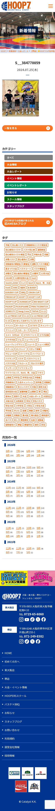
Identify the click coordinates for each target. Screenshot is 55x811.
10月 (29, 467)
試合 (43, 424)
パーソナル (24, 353)
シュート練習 (43, 344)
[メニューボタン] (50, 6)
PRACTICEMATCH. (39, 306)
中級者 (37, 377)
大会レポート (14, 171)
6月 (28, 451)
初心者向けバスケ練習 (14, 254)
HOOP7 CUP (34, 297)
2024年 (8, 278)
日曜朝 (8, 415)
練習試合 (28, 424)
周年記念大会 (11, 391)
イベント (9, 325)
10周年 (35, 273)
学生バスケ (37, 401)
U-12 (43, 311)
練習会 (26, 264)
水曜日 (8, 273)
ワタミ (40, 372)
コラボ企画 (44, 335)
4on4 (30, 282)
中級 (7, 245)
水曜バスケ (10, 259)
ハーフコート (38, 353)
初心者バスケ (17, 245)
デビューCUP (11, 353)
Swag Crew (23, 311)
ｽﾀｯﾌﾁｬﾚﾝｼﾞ (21, 349)
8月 (8, 451)
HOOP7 (22, 297)
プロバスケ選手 (36, 363)
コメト (35, 330)
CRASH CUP (33, 292)
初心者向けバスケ (13, 249)
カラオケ (34, 325)
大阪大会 (9, 401)
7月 (18, 451)
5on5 (7, 287)
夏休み (8, 396)
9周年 (22, 287)
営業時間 (23, 391)
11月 (18, 467)
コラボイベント (30, 335)
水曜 (32, 259)
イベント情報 (14, 178)
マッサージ (10, 368)
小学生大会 (39, 405)
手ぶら (17, 410)
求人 (16, 420)
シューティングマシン (14, 344)
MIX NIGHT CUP (41, 301)
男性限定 (24, 420)
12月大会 (45, 273)
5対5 (15, 287)
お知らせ (12, 192)
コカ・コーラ (23, 330)
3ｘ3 (23, 282)
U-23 (7, 320)
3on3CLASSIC (11, 282)
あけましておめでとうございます (27, 320)
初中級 (38, 382)
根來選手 (45, 415)
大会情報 (12, 164)
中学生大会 (27, 377)
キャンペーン (46, 325)
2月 (28, 455)
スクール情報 (14, 199)
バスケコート (25, 268)
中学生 (17, 377)
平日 (29, 254)
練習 (20, 424)
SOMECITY (10, 311)
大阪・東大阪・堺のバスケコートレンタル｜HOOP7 (36, 596)
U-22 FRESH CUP (40, 316)
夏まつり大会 (11, 268)
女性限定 (19, 401)
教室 (31, 410)
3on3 (33, 278)
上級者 (8, 377)
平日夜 (8, 410)
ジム (20, 339)
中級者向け (10, 382)
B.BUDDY (32, 287)
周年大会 (42, 387)
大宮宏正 (47, 396)
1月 (38, 455)
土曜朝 (33, 391)
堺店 (45, 391)
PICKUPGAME (22, 306)
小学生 (29, 405)
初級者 (47, 382)
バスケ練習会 (39, 268)
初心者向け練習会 (21, 273)
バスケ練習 (43, 264)
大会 (24, 396)
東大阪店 (35, 415)
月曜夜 (17, 415)
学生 (28, 401)
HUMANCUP (25, 301)
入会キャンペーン (25, 382)
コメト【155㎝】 (12, 335)
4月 (8, 455)
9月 (38, 467)
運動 (34, 264)
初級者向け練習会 (13, 264)
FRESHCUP (10, 297)
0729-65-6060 (34, 614)
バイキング (10, 358)
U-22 (26, 316)
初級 (46, 254)
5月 (38, 451)
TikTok (35, 311)
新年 (37, 410)
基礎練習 (41, 249)
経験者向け (10, 424)
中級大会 (38, 254)
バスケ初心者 (29, 249)
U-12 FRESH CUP (13, 316)
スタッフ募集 (34, 349)
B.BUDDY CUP (11, 292)
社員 (33, 420)
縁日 (37, 424)
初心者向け (22, 259)
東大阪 (25, 415)
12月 (8, 467)
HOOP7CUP (11, 301)
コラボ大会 (10, 339)
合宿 (34, 387)
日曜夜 (45, 410)
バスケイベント (33, 358)
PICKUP (9, 306)
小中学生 (19, 405)
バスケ (20, 358)
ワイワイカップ (24, 368)
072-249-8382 (34, 636)
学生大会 (9, 405)
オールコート (21, 325)
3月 (18, 455)
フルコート (22, 363)
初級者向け (10, 387)
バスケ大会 (10, 363)
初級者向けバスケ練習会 (36, 245)
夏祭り (17, 396)
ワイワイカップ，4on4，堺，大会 (20, 372)
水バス (8, 420)
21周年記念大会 (22, 278)
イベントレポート (17, 185)
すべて (10, 157)
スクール (9, 349)
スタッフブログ (15, 206)
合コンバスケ (23, 387)
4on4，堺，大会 (43, 282)
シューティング (31, 339)
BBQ (23, 292)
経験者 (40, 420)
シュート (31, 344)
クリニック (10, 330)
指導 (24, 410)
